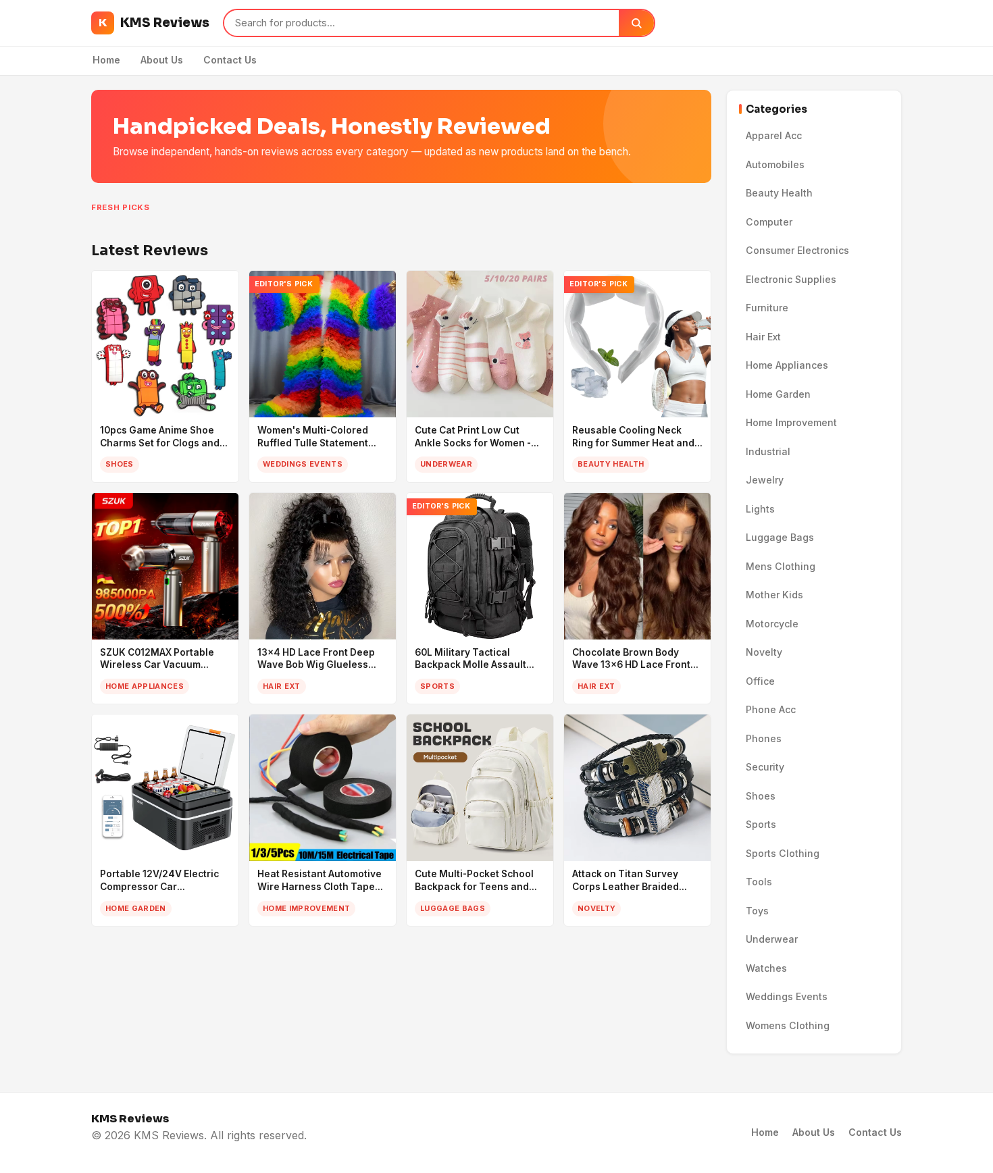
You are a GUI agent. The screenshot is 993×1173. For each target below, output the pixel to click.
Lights (760, 509)
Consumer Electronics (797, 250)
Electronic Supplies (791, 279)
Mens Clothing (780, 566)
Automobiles (775, 164)
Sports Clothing (782, 853)
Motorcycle (772, 623)
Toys (757, 910)
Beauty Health (779, 193)
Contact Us (230, 60)
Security (765, 767)
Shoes (760, 796)
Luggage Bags (780, 537)
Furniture (767, 307)
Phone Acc (771, 709)
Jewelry (765, 480)
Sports (761, 824)
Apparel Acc (774, 135)
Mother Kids (774, 594)
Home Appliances (787, 365)
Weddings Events (787, 996)
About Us (162, 60)
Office (760, 681)
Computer (769, 222)
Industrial (768, 451)
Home (106, 60)
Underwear (772, 939)
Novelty (764, 652)
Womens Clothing (788, 1025)
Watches (766, 968)
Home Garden (778, 394)
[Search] (636, 23)
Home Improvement (791, 422)
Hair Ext (763, 336)
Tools (759, 881)
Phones (764, 738)
